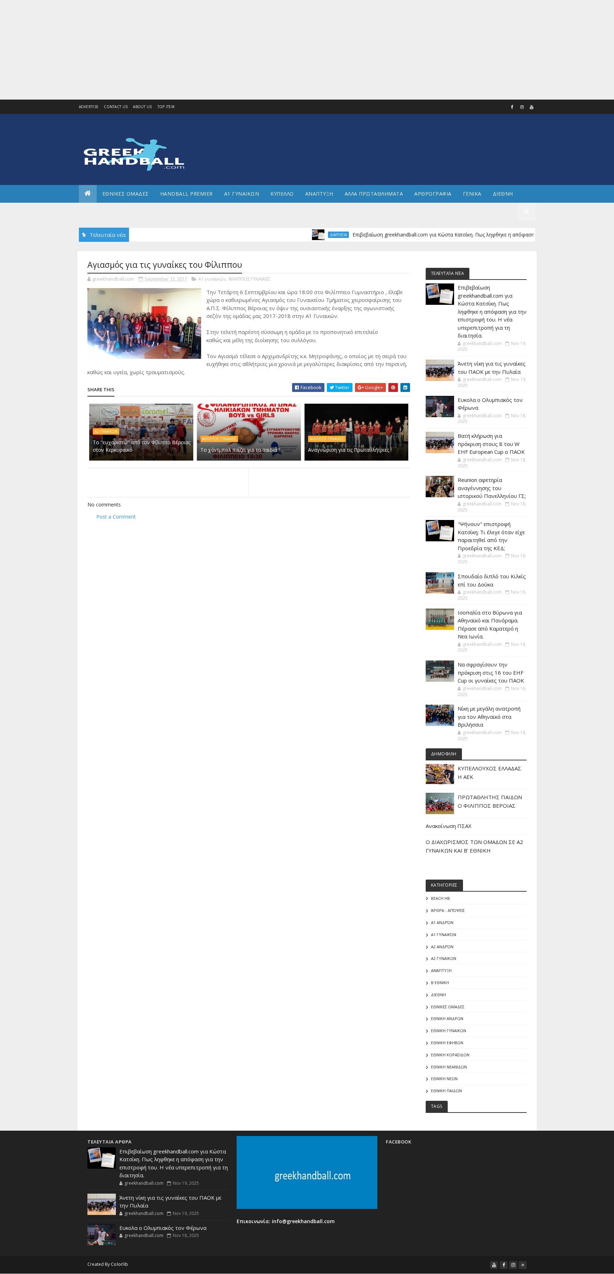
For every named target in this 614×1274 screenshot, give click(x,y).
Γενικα (472, 193)
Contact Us (116, 106)
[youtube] (531, 107)
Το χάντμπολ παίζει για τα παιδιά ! (240, 449)
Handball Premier (186, 193)
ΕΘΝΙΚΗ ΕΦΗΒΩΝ (447, 1042)
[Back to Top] (523, 1265)
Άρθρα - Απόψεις (448, 910)
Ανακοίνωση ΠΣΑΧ (449, 825)
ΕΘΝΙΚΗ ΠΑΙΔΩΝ (446, 1090)
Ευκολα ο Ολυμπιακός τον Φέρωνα (162, 1227)
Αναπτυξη (319, 193)
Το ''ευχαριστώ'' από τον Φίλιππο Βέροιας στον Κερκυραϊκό (141, 446)
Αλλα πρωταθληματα (374, 193)
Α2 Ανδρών (442, 946)
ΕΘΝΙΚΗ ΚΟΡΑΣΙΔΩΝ (450, 1054)
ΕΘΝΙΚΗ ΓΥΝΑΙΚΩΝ (448, 1030)
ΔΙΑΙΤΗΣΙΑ (312, 234)
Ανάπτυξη (441, 970)
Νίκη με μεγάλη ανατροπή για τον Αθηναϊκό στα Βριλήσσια (489, 716)
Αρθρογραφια (433, 193)
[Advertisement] (213, 50)
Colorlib (119, 1264)
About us (142, 106)
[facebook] (512, 107)
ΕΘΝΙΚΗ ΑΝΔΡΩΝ (447, 1018)
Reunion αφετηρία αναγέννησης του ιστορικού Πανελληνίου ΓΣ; (492, 487)
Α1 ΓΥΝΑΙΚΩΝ (241, 193)
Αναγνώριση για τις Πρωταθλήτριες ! (350, 449)
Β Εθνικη (440, 982)
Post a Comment (116, 516)
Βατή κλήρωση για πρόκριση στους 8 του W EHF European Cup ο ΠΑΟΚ (491, 443)
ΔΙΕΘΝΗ (438, 994)
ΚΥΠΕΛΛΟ (282, 193)
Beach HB (440, 898)
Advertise (89, 106)
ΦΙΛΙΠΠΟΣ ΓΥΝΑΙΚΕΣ (249, 279)
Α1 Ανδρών (442, 922)
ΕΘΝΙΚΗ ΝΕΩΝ (444, 1078)
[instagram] (522, 107)
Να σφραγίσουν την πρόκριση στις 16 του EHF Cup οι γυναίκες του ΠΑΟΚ (491, 672)
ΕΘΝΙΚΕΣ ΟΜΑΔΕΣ (125, 193)
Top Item (165, 106)
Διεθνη (503, 193)
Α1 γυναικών (212, 279)
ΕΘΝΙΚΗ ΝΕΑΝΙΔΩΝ (449, 1066)
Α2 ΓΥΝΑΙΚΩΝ (106, 431)
